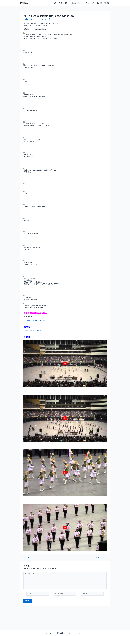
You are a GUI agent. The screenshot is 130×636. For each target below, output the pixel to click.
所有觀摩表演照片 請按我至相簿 (32, 331)
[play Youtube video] (65, 363)
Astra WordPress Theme (77, 633)
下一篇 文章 (100, 557)
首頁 (55, 3)
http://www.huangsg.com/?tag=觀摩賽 (34, 320)
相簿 (66, 3)
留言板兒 (99, 3)
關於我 (60, 3)
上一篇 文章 (30, 557)
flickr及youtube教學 (88, 3)
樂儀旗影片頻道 (75, 3)
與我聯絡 (106, 3)
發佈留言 (25, 19)
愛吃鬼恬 (24, 3)
